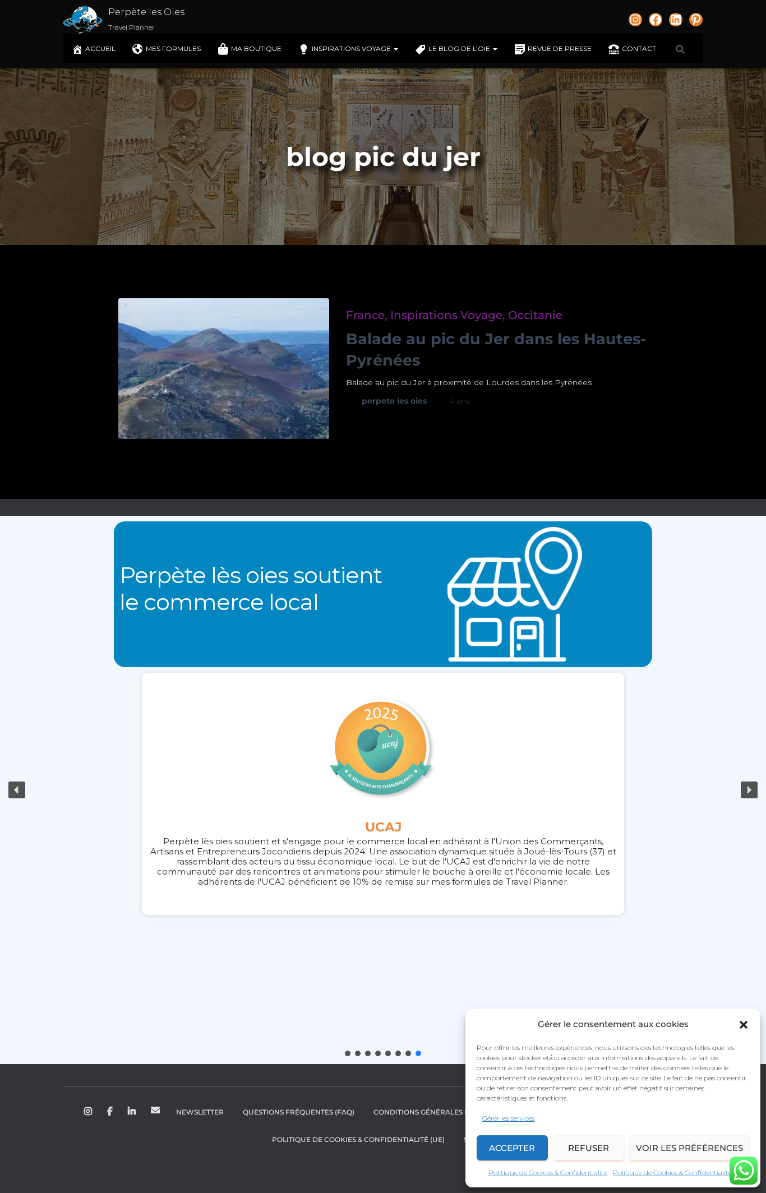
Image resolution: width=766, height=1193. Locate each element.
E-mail (155, 1110)
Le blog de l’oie (460, 48)
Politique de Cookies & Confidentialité (547, 1172)
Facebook (110, 1112)
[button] (743, 1024)
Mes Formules (173, 48)
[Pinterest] (696, 19)
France (365, 315)
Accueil (100, 48)
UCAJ (383, 827)
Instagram (89, 1112)
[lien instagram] (635, 19)
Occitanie (535, 315)
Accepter (512, 1148)
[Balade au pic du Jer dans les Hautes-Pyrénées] (223, 368)
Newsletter (200, 1112)
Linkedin (132, 1112)
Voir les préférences (689, 1148)
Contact (639, 48)
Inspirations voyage (352, 48)
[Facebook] (655, 19)
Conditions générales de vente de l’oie (451, 1112)
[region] (383, 790)
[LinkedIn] (675, 19)
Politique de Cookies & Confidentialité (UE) (358, 1139)
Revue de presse (560, 48)
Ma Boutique (256, 48)
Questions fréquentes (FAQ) (298, 1112)
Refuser (588, 1148)
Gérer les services (508, 1118)
